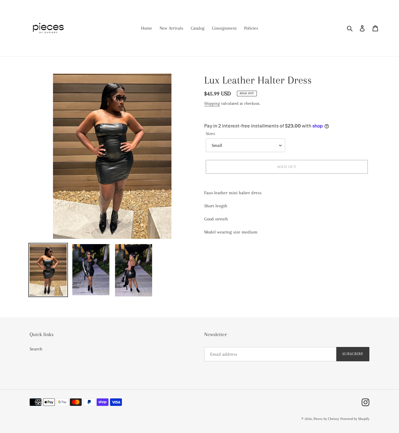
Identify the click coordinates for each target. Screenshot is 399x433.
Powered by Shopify (354, 419)
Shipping (212, 103)
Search (36, 348)
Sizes (210, 133)
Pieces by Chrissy (326, 419)
